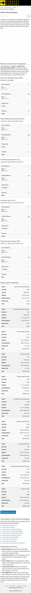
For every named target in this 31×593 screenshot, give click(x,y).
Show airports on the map (8, 512)
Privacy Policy (12, 586)
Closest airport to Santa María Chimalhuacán (13, 543)
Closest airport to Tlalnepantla (9, 539)
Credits (24, 586)
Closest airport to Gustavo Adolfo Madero (12, 531)
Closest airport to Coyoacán (9, 541)
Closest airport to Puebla (8, 527)
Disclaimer (19, 586)
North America (8, 7)
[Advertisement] (15, 45)
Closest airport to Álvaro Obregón (10, 537)
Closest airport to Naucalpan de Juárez (12, 535)
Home (1, 7)
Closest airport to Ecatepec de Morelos (12, 529)
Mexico (14, 7)
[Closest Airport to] (15, 2)
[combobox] (13, 16)
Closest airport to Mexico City (9, 525)
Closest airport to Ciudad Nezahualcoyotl (12, 533)
